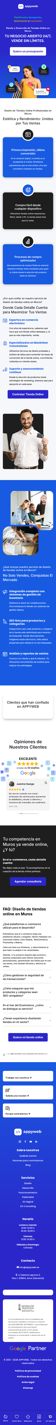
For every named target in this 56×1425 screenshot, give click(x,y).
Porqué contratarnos (17, 1113)
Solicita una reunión (16, 1095)
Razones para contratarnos (28, 1160)
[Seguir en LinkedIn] (36, 1141)
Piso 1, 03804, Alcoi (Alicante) (28, 1278)
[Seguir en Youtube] (31, 1141)
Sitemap (28, 1387)
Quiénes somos (28, 1155)
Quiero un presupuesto (28, 51)
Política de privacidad (28, 1370)
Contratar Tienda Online (28, 394)
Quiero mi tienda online (28, 1037)
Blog (28, 1165)
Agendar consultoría (28, 881)
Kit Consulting (28, 1206)
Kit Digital (28, 1201)
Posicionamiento (28, 1192)
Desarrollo (28, 1188)
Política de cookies (28, 1376)
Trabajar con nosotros (17, 1077)
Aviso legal (28, 1382)
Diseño (28, 1183)
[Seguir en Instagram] (20, 1141)
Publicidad (28, 1197)
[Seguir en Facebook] (25, 1141)
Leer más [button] (13, 806)
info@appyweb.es (28, 1267)
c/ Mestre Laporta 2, (28, 1275)
